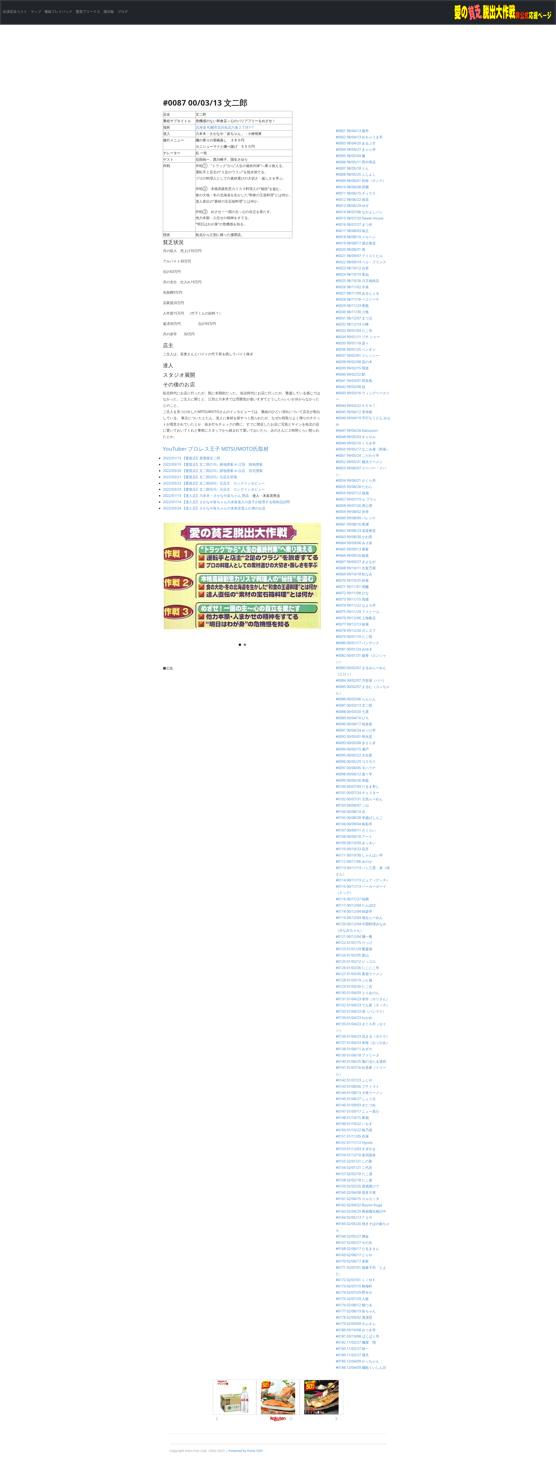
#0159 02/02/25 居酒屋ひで (357, 1186)
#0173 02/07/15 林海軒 (354, 1286)
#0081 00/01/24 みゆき (354, 649)
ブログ (122, 11)
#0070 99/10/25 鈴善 (352, 580)
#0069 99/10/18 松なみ (354, 574)
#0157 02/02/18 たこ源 (354, 1173)
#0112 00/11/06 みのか (354, 861)
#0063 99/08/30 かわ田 (354, 536)
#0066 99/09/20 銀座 (352, 555)
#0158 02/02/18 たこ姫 (354, 1180)
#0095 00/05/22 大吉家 (354, 755)
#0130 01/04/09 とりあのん (357, 992)
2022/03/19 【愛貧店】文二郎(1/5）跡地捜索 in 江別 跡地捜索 (213, 464)
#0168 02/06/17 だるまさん (357, 1248)
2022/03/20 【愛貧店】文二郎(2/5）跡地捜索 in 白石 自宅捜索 (213, 470)
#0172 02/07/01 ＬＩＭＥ (356, 1279)
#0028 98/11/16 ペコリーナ (357, 299)
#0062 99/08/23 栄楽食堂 (356, 530)
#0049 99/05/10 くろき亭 (356, 443)
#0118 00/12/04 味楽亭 (354, 911)
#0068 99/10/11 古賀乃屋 (356, 568)
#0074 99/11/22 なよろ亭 (356, 605)
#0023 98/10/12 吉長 (352, 268)
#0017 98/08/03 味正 (352, 230)
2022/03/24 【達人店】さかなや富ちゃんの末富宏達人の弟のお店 (214, 508)
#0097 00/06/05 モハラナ (356, 767)
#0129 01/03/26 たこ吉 (356, 986)
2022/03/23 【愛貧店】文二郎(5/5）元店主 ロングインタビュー (214, 489)
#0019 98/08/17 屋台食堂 (356, 243)
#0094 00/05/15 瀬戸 (352, 749)
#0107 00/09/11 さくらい (356, 830)
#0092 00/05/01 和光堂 (354, 736)
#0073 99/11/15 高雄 (352, 599)
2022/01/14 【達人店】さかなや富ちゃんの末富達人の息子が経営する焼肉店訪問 (226, 501)
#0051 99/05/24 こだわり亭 (357, 455)
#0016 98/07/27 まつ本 (354, 224)
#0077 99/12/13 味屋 (352, 624)
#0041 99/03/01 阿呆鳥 (354, 380)
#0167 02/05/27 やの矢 (354, 1242)
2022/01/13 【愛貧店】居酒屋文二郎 (191, 458)
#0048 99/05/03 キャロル (356, 436)
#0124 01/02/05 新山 (352, 955)
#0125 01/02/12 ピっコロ (356, 961)
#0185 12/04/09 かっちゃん (357, 1361)
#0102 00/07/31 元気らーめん (359, 799)
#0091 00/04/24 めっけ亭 (356, 730)
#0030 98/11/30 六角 (352, 312)
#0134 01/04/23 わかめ (354, 1017)
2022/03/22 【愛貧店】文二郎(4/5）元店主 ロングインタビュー (214, 483)
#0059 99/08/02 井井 (352, 511)
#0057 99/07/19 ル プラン (356, 499)
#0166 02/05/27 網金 (352, 1236)
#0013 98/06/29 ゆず (352, 205)
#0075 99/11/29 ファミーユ (357, 611)
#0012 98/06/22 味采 (352, 199)
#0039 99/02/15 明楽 (352, 368)
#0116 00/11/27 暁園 (352, 899)
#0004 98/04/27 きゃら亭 (356, 149)
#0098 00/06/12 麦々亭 (354, 774)
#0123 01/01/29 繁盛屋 (354, 949)
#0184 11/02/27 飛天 (352, 1355)
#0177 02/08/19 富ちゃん (356, 1311)
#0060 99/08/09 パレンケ (356, 518)
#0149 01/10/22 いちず (354, 1123)
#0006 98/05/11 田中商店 (356, 162)
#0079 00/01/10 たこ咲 (354, 636)
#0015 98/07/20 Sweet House (359, 218)
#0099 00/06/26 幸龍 (352, 780)
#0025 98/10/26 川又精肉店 (357, 280)
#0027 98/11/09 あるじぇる (357, 293)
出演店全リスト (15, 11)
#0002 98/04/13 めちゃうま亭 (359, 137)
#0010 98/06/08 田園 (352, 187)
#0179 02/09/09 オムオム (356, 1323)
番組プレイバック (58, 11)
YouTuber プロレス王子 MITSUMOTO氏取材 (216, 448)
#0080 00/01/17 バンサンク (357, 642)
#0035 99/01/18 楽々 (352, 343)
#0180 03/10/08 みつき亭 (356, 1330)
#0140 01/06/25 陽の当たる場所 (361, 1061)
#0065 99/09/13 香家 (352, 549)
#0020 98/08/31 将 (350, 249)
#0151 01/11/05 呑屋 (352, 1136)
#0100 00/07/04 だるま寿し (357, 786)
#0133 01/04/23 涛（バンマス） (361, 1011)
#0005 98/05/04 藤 (350, 155)
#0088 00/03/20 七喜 (352, 711)
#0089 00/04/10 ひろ (352, 718)
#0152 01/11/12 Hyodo (354, 1142)
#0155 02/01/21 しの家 (354, 1161)
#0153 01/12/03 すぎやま (356, 1148)
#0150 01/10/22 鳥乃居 (354, 1130)
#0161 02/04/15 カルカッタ (357, 1198)
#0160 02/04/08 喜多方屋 (357, 1192)
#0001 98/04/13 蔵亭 (352, 130)
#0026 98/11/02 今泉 (352, 287)
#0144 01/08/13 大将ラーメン (359, 1092)
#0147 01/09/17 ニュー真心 (357, 1111)
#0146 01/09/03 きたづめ (356, 1105)
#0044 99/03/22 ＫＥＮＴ (356, 405)
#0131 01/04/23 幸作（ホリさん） (363, 999)
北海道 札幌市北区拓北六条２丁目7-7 (225, 127)
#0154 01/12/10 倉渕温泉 (356, 1155)
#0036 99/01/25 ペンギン (356, 349)
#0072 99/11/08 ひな (352, 593)
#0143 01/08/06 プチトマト (357, 1086)
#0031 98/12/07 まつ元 (354, 318)
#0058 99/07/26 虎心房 (354, 505)
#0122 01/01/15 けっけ (354, 942)
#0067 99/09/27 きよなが (356, 561)
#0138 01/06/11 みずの (354, 1048)
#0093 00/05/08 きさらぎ (356, 742)
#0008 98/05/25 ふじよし (356, 174)
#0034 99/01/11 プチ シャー (358, 336)
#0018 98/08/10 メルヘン (356, 236)
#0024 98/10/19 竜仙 (352, 274)
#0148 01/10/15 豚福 (352, 1117)
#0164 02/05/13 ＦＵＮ (354, 1217)
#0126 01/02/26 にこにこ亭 (357, 967)
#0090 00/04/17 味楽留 (354, 724)
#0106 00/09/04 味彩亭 (354, 824)
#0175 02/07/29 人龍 (352, 1298)
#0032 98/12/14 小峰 (352, 324)
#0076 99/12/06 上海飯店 (356, 618)
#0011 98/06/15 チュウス (356, 193)
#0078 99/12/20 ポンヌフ (356, 630)
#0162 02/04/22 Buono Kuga (359, 1205)
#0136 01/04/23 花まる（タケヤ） (363, 1036)
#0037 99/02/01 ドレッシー (357, 355)
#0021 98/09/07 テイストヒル (359, 255)
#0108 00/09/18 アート (354, 836)
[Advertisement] (278, 66)
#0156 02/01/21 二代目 (354, 1167)
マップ (36, 11)
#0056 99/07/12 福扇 (352, 493)
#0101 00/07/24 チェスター (357, 792)
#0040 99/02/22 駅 (350, 374)
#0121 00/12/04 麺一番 (354, 936)
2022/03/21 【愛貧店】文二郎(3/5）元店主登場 (200, 477)
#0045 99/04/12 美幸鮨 (354, 411)
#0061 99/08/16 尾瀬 (352, 524)
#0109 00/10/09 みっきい (356, 842)
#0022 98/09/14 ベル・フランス (361, 262)
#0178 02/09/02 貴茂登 (354, 1317)
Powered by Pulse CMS (245, 1450)
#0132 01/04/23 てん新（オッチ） (363, 1005)
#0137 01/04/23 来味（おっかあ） (363, 1042)
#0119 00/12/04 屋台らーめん (359, 917)
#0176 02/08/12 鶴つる (354, 1305)
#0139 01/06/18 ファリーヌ (357, 1055)
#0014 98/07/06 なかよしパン (359, 212)
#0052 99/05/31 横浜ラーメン (359, 461)
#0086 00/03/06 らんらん (356, 699)
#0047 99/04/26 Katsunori (357, 430)
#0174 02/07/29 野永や (354, 1292)
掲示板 (109, 11)
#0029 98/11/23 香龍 (352, 305)
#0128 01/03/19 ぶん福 (354, 980)
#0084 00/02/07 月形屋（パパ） (361, 680)
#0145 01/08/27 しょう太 (356, 1098)
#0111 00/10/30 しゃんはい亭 (359, 855)
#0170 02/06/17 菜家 (352, 1261)
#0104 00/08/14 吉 (350, 811)
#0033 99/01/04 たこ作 (354, 330)
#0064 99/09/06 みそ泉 (354, 542)
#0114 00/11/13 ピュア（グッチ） (363, 880)
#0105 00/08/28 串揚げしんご (359, 817)
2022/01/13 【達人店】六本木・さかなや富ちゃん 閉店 (206, 495)
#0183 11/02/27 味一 (352, 1348)
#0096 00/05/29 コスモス (356, 761)
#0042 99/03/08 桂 (350, 386)
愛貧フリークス (88, 11)
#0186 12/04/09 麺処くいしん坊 (361, 1367)
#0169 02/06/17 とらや (354, 1255)
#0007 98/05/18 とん (352, 168)
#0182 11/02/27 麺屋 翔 (356, 1342)
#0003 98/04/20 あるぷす (356, 143)
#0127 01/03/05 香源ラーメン (361, 973)
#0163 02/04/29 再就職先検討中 (361, 1211)
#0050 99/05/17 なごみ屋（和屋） (363, 449)
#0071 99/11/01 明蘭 (352, 586)
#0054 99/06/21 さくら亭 (356, 480)
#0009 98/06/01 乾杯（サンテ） (361, 180)
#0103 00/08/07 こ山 (352, 805)
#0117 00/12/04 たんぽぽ (356, 905)
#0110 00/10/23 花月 (352, 849)
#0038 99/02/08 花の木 (354, 361)
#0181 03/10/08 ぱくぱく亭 (357, 1336)
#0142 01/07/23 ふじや (354, 1080)
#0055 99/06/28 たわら (354, 486)
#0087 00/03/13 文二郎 (354, 705)
